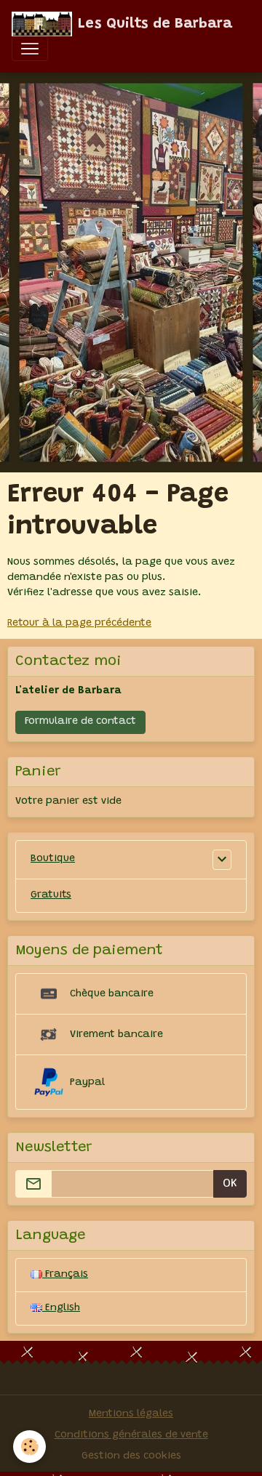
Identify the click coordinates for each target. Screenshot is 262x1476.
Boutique (53, 859)
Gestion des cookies (131, 1456)
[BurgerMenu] (30, 48)
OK (230, 1184)
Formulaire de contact (80, 722)
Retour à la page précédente (79, 623)
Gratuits (51, 895)
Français (65, 1275)
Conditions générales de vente (131, 1435)
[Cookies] (29, 1446)
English (61, 1308)
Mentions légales (131, 1414)
